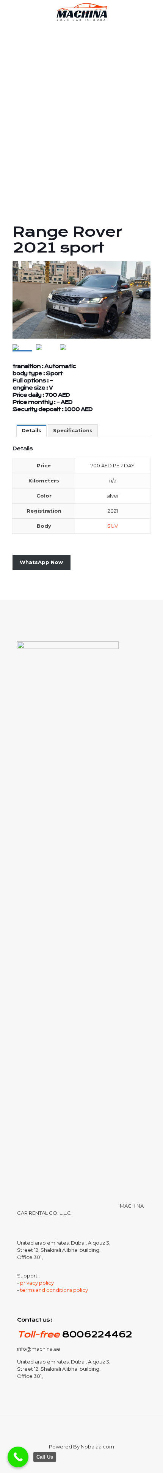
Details (31, 430)
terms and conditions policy (54, 1290)
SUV (112, 526)
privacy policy (37, 1283)
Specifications (72, 430)
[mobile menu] (152, 11)
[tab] (31, 430)
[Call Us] (18, 1457)
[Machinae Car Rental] (81, 11)
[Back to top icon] (81, 1431)
